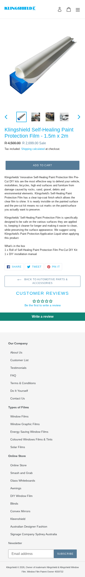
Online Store (18, 465)
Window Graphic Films (25, 424)
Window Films (19, 416)
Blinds (14, 503)
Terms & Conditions (23, 383)
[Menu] (77, 9)
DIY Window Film (21, 496)
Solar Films (17, 447)
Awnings (15, 488)
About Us (16, 352)
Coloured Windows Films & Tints (31, 439)
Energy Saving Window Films (29, 431)
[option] (21, 117)
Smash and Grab (21, 473)
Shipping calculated (33, 148)
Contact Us (17, 398)
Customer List (19, 360)
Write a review (42, 316)
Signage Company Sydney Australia (33, 534)
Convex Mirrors (20, 511)
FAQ (13, 375)
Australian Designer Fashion (28, 526)
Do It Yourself (19, 390)
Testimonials (18, 367)
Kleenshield (17, 519)
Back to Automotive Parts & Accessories (46, 281)
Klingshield (11, 567)
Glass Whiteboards (22, 480)
